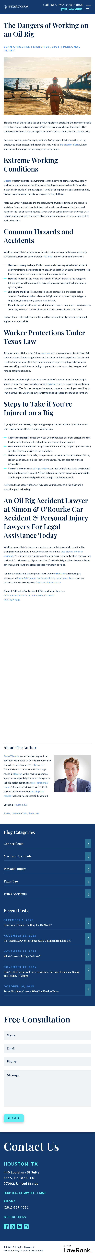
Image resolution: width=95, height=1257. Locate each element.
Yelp (24, 813)
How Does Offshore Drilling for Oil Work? (28, 925)
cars (33, 782)
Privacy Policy (11, 1250)
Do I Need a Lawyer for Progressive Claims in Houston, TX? (37, 940)
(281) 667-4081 (12, 599)
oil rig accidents (41, 468)
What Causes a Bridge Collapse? (22, 956)
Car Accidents (13, 843)
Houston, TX (20, 804)
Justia (7, 813)
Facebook (34, 813)
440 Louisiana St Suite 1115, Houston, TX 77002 (29, 595)
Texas (37, 765)
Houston (60, 573)
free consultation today (48, 582)
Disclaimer (38, 1250)
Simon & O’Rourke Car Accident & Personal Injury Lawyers (47, 577)
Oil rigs (7, 180)
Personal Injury (15, 869)
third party (53, 383)
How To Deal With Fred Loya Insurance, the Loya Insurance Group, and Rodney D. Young (42, 973)
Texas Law (11, 881)
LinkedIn (16, 813)
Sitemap (25, 1250)
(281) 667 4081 (72, 9)
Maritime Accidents (17, 856)
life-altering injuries (69, 144)
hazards (48, 256)
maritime (45, 353)
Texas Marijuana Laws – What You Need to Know (31, 991)
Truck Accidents (15, 894)
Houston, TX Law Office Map (25, 1193)
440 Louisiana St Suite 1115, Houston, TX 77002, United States (22, 1177)
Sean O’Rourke (11, 756)
